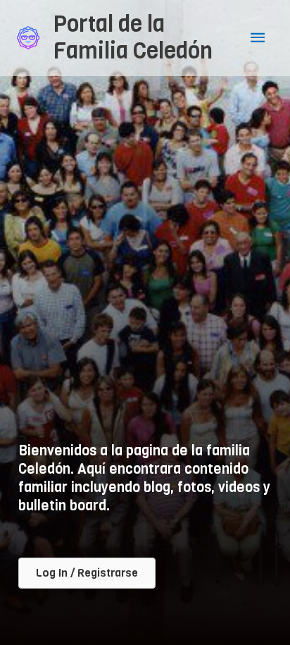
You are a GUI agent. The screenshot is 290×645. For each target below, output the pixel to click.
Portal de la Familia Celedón (133, 37)
